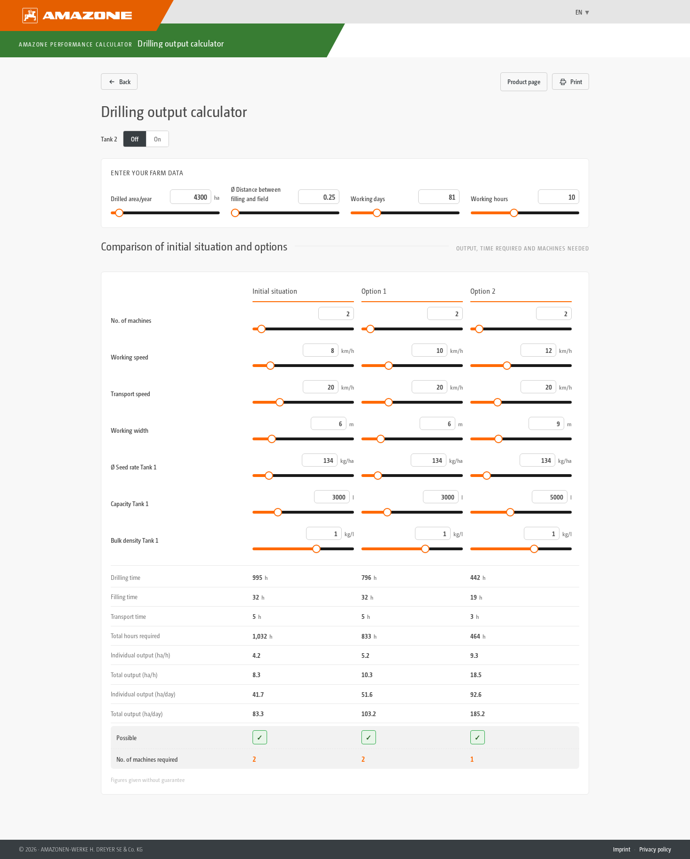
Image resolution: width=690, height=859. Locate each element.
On (157, 139)
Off (134, 139)
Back (124, 82)
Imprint (621, 849)
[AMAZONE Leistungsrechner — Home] (87, 15)
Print (576, 82)
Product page (523, 82)
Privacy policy (655, 849)
